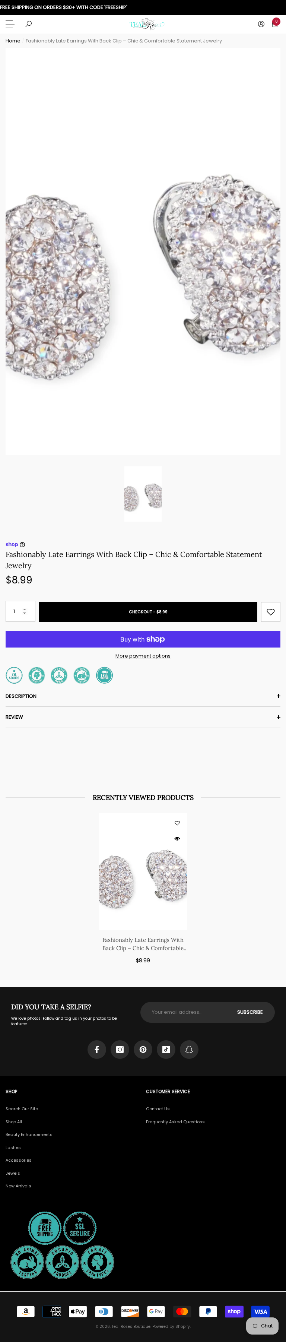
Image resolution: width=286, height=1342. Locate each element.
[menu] (11, 24)
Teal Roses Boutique (131, 1326)
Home (13, 40)
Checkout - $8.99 (148, 612)
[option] (143, 251)
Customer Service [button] (168, 1091)
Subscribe (250, 1012)
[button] (28, 24)
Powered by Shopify (171, 1326)
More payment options (143, 655)
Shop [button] (11, 1091)
